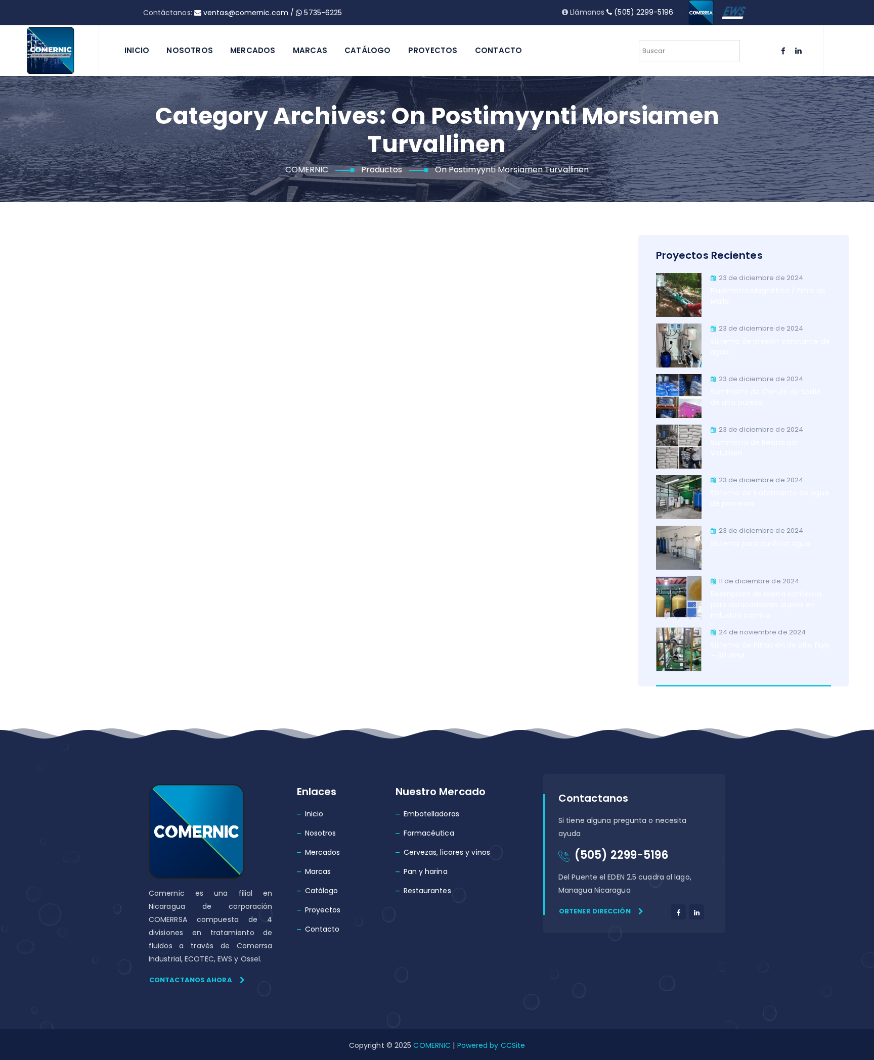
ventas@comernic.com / (248, 13)
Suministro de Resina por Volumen (755, 447)
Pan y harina (426, 871)
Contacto (498, 50)
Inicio (136, 50)
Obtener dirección (595, 911)
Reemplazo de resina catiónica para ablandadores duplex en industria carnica (766, 604)
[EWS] (734, 12)
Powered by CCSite (490, 1045)
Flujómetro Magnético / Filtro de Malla (768, 296)
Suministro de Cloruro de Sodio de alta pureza (766, 397)
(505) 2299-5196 (642, 12)
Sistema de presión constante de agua (770, 346)
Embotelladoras (431, 814)
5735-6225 (322, 13)
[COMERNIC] (50, 50)
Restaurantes (427, 891)
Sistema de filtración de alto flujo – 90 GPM (770, 650)
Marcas (310, 50)
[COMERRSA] (701, 12)
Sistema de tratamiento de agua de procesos (770, 498)
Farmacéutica (429, 833)
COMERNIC (432, 1045)
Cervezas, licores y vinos (447, 852)
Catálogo (367, 50)
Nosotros (189, 50)
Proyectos (433, 50)
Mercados (253, 50)
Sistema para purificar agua (761, 543)
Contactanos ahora (190, 980)
